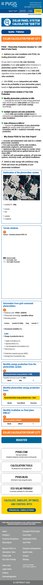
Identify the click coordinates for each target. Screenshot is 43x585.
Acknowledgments (9, 576)
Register (23, 11)
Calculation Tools (8, 552)
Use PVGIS (26, 542)
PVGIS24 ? (6, 535)
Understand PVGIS (29, 539)
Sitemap (26, 559)
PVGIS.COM (6, 556)
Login (30, 11)
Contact (25, 556)
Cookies (5, 573)
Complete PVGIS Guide (31, 531)
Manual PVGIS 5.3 (9, 548)
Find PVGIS (27, 535)
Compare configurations (32, 548)
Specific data (27, 552)
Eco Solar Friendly (9, 559)
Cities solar (6, 565)
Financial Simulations (21, 510)
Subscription (7, 542)
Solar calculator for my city (21, 38)
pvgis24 (38, 11)
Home (4, 531)
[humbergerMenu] (2, 4)
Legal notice (7, 569)
